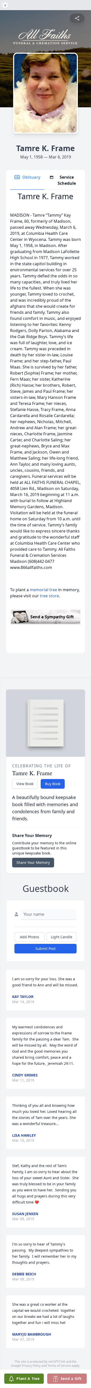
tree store (49, 596)
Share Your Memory (33, 862)
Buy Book (52, 783)
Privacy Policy (31, 1365)
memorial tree (43, 590)
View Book (24, 783)
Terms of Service (59, 1365)
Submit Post (45, 948)
